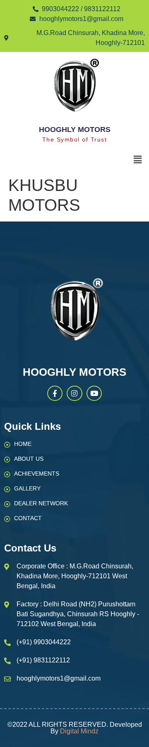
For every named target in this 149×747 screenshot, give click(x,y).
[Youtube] (94, 393)
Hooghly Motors (75, 129)
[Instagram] (74, 393)
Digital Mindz (79, 731)
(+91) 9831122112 (43, 660)
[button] (138, 160)
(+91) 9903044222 (44, 642)
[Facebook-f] (54, 393)
